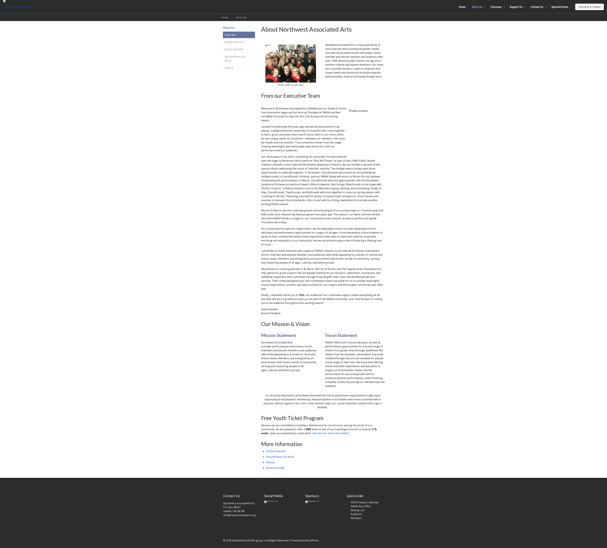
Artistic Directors (276, 451)
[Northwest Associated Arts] (18, 7)
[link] (271, 502)
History (270, 462)
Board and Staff (275, 468)
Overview (230, 35)
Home (224, 17)
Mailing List (357, 510)
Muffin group (255, 540)
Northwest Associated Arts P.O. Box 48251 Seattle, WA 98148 (239, 507)
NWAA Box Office (361, 506)
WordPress (312, 540)
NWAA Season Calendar (365, 502)
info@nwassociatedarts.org (239, 515)
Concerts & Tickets (589, 7)
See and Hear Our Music (280, 457)
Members (356, 518)
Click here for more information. (330, 433)
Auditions (356, 514)
